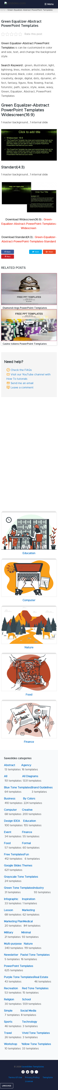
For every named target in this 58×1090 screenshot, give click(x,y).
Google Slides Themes (18, 867)
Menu (50, 4)
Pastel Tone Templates (35, 957)
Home (3, 10)
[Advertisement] (29, 419)
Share (8, 252)
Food (12, 845)
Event (12, 834)
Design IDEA (13, 823)
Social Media (28, 1013)
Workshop (12, 1046)
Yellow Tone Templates (36, 1046)
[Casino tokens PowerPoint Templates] (29, 325)
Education (32, 823)
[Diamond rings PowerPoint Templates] (29, 289)
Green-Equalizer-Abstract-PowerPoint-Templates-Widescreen (29, 224)
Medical (31, 923)
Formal (31, 845)
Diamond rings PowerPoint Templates (25, 307)
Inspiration (29, 901)
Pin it (8, 256)
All (13, 778)
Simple (12, 1013)
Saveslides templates (32, 1066)
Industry (42, 890)
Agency (29, 767)
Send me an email (22, 383)
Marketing (30, 912)
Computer (12, 812)
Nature (32, 946)
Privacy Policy (32, 1077)
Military (12, 934)
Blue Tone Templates (17, 789)
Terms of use (15, 1077)
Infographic (12, 901)
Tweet (36, 252)
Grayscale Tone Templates (21, 879)
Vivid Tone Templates (36, 1035)
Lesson (12, 912)
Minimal (30, 934)
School (31, 1001)
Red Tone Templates (35, 990)
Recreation (12, 990)
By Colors (32, 801)
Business (13, 801)
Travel (12, 1035)
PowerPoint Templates (18, 968)
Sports (12, 1024)
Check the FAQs (21, 370)
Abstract (12, 767)
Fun (32, 856)
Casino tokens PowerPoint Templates (25, 343)
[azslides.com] (15, 3)
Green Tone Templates (18, 890)
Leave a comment (22, 387)
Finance (30, 834)
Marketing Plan (13, 923)
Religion (13, 1001)
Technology (30, 1024)
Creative (31, 812)
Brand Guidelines (42, 789)
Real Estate (42, 979)
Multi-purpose (13, 946)
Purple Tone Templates (19, 979)
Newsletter (12, 957)
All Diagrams (31, 778)
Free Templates (14, 856)
